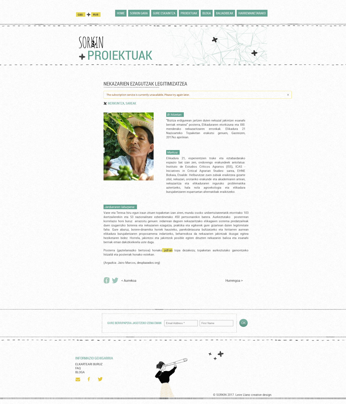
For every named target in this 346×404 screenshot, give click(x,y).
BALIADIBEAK (224, 13)
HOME (121, 13)
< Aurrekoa (128, 280)
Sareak (131, 103)
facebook (89, 379)
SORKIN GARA (139, 13)
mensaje (78, 379)
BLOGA (206, 13)
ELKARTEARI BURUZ (89, 364)
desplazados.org (148, 263)
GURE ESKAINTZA (164, 13)
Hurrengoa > (234, 280)
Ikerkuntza (116, 103)
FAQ (78, 368)
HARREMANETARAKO (252, 13)
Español (83, 14)
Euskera (96, 14)
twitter (100, 379)
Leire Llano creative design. (253, 395)
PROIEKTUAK (189, 13)
